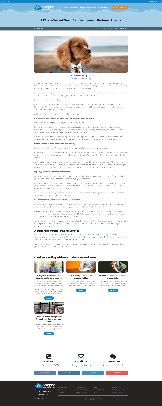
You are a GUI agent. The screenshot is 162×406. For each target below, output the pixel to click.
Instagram (69, 373)
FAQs (95, 387)
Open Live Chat (113, 365)
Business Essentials (82, 385)
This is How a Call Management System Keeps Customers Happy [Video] (49, 319)
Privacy (99, 399)
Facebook (46, 373)
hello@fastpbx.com (81, 365)
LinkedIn (93, 373)
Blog (95, 392)
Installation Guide (118, 392)
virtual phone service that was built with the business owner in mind (78, 234)
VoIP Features (116, 387)
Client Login (6, 1)
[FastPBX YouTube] (49, 399)
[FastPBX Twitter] (39, 399)
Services (60, 390)
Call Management (81, 390)
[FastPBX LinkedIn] (45, 399)
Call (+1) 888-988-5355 (121, 28)
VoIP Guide (115, 385)
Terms (95, 399)
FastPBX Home (38, 28)
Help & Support (98, 385)
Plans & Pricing (63, 7)
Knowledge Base (99, 390)
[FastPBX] (45, 386)
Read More (49, 298)
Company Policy (89, 399)
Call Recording (81, 392)
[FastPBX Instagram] (42, 399)
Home (60, 385)
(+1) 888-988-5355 (155, 1)
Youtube (118, 373)
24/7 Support (102, 7)
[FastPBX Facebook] (35, 399)
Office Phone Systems (88, 7)
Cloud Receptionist (82, 387)
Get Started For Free (119, 7)
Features (74, 7)
